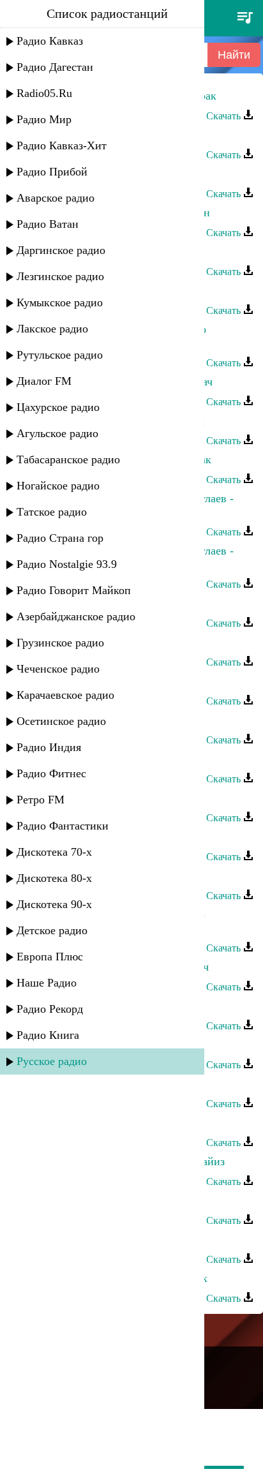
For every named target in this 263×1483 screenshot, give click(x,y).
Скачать (224, 115)
